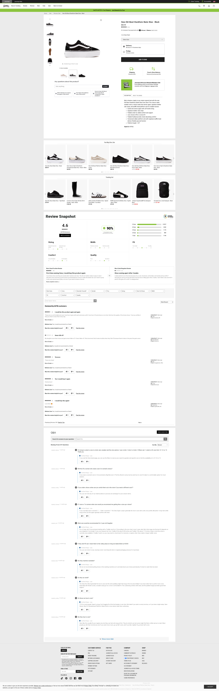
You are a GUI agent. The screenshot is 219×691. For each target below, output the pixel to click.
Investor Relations (129, 671)
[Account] (209, 6)
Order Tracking (195, 1)
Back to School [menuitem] (58, 6)
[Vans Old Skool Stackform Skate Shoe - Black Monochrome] (120, 155)
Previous (49, 18)
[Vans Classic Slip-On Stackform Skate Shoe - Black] (164, 155)
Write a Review (65, 235)
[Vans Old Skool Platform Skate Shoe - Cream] (99, 155)
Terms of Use (127, 660)
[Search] (199, 6)
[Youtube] (80, 678)
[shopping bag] (214, 6)
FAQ (89, 653)
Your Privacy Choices (133, 658)
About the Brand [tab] (137, 95)
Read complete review (52, 281)
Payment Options (92, 666)
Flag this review (80, 328)
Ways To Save (109, 658)
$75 (155, 202)
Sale (143, 660)
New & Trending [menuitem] (15, 6)
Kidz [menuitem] (44, 6)
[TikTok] (62, 678)
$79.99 (133, 169)
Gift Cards (109, 663)
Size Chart (127, 35)
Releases (144, 663)
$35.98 (136, 204)
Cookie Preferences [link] (129, 678)
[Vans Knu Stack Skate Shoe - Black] (55, 155)
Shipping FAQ (132, 74)
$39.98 (137, 169)
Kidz (143, 658)
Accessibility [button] (207, 1)
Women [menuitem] (32, 6)
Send (105, 86)
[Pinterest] (67, 678)
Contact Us (91, 650)
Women (144, 653)
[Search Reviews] (95, 300)
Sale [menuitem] (49, 6)
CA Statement (127, 666)
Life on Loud (109, 650)
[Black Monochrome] (82, 74)
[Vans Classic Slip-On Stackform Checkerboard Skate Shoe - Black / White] (77, 155)
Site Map (90, 671)
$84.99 (47, 167)
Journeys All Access (112, 653)
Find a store (64, 668)
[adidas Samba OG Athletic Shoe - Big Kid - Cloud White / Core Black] (99, 189)
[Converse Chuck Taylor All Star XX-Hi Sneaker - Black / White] (77, 189)
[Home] (6, 6)
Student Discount (111, 660)
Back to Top (61, 422)
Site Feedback (91, 668)
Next (49, 65)
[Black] (73, 74)
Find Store (80, 671)
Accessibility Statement (130, 663)
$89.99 (90, 169)
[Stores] (204, 6)
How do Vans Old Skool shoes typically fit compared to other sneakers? (101, 93)
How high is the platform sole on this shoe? (82, 93)
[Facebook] (75, 678)
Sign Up (64, 650)
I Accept (210, 687)
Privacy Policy (128, 655)
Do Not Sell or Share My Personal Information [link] (130, 674)
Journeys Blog (110, 655)
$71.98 (157, 202)
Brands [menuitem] (25, 6)
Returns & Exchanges (94, 658)
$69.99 (68, 169)
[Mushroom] (64, 74)
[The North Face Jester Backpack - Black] (164, 189)
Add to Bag (143, 59)
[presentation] (16, 6)
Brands (144, 650)
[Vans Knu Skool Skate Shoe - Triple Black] (55, 189)
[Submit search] (165, 439)
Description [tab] (127, 95)
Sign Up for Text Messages (68, 654)
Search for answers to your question (63, 439)
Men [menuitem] (38, 6)
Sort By (154, 445)
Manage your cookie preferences (43, 686)
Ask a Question (163, 432)
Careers (126, 650)
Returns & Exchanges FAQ (154, 74)
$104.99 (69, 204)
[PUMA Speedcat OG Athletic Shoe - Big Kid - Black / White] (120, 189)
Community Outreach (130, 653)
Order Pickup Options (94, 663)
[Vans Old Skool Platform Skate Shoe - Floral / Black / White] (142, 155)
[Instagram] (71, 678)
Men (143, 655)
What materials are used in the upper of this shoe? (64, 93)
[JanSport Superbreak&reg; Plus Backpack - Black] (142, 189)
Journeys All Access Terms (131, 668)
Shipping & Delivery (93, 660)
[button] (214, 2)
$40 (133, 204)
